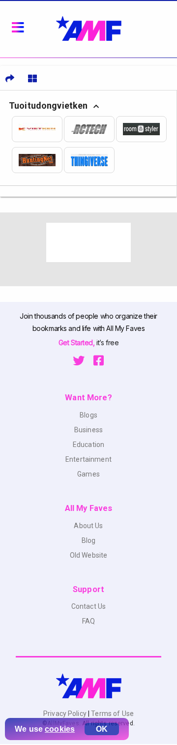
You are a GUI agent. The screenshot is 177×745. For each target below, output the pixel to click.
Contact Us (88, 606)
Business (88, 430)
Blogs (88, 415)
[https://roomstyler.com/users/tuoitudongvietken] (142, 129)
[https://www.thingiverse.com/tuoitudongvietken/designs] (90, 160)
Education (88, 444)
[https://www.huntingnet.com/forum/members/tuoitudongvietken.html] (38, 160)
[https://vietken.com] (38, 129)
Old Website (89, 555)
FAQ (88, 621)
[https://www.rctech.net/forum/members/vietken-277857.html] (90, 129)
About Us (88, 526)
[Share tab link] (10, 78)
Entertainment (88, 459)
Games (88, 474)
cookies (60, 729)
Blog (89, 540)
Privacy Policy (65, 713)
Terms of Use (111, 713)
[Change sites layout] (32, 78)
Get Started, (77, 342)
